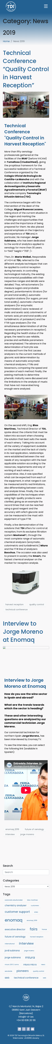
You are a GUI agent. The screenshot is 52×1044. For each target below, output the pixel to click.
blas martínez (32, 900)
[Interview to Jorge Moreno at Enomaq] (26, 659)
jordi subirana (12, 950)
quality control (36, 604)
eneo (36, 912)
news (43, 964)
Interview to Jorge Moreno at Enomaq (23, 632)
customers (35, 905)
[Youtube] (32, 1029)
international (10, 944)
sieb (7, 977)
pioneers (23, 971)
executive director (15, 929)
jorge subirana (13, 957)
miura (30, 957)
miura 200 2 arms (12, 964)
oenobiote (8, 971)
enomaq (13, 920)
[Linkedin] (19, 1029)
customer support (17, 912)
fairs (33, 929)
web (44, 978)
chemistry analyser (15, 905)
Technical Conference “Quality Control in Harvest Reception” (26, 69)
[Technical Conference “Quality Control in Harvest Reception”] (26, 104)
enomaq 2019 (12, 829)
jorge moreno (27, 834)
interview (10, 834)
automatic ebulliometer (14, 900)
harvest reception (14, 604)
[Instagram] (24, 1029)
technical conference (16, 609)
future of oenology (34, 829)
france (44, 929)
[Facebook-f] (28, 1029)
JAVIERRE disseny (31, 1038)
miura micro (30, 964)
